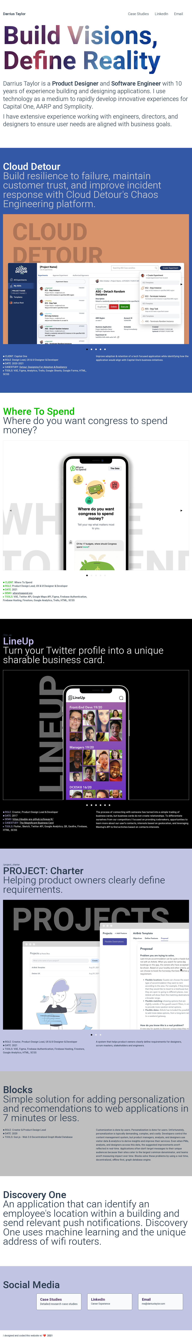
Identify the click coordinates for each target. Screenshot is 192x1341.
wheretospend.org (22, 593)
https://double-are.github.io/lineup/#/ (33, 819)
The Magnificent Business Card (37, 823)
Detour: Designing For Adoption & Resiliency (43, 367)
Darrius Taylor (14, 14)
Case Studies (138, 14)
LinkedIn (161, 14)
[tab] (87, 349)
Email (178, 14)
